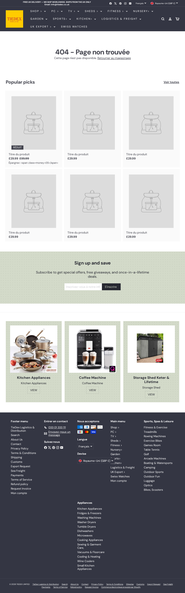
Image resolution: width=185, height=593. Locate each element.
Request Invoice (21, 488)
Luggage (149, 481)
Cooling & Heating (88, 556)
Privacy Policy (19, 448)
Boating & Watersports (158, 463)
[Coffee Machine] (92, 349)
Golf (146, 454)
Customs (16, 462)
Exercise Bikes (153, 441)
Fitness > (116, 11)
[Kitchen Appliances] (33, 349)
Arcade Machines (155, 458)
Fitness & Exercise (155, 427)
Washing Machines (89, 517)
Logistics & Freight (120, 19)
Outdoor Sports (154, 472)
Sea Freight (18, 471)
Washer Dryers (86, 522)
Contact (16, 444)
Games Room (152, 445)
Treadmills (150, 432)
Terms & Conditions (23, 453)
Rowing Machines (155, 436)
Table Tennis (152, 449)
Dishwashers (85, 531)
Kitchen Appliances (89, 509)
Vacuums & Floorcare (90, 552)
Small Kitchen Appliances (85, 567)
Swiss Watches (74, 26)
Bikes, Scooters (153, 490)
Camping (149, 467)
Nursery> (142, 11)
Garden (37, 19)
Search (15, 435)
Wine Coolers (85, 561)
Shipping (16, 457)
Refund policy (19, 484)
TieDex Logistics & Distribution (23, 429)
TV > (72, 11)
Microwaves (84, 535)
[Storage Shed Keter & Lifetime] (151, 349)
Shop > (37, 11)
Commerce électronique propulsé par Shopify (120, 587)
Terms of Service (21, 479)
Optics (148, 485)
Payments (17, 475)
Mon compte (19, 493)
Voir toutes (171, 82)
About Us (17, 439)
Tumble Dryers (86, 526)
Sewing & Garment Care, (89, 546)
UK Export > (41, 26)
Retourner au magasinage (114, 58)
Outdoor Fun (152, 476)
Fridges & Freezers (89, 513)
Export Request (20, 466)
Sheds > (92, 11)
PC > (55, 11)
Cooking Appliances (90, 540)
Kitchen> (85, 19)
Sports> (61, 19)
